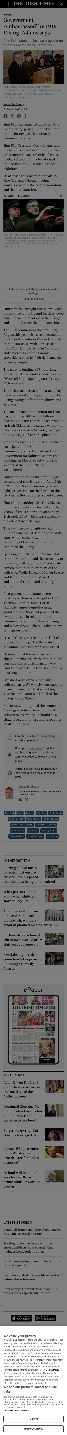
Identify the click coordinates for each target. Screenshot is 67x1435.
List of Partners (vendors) (16, 1410)
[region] (33, 1380)
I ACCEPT (33, 1419)
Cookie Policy (52, 1370)
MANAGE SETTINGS (33, 1429)
